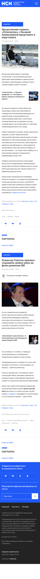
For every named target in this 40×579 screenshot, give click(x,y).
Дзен (31, 201)
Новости (25, 201)
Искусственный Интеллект (17, 420)
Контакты (15, 507)
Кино (32, 420)
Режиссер (6, 423)
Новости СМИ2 (7, 245)
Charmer (13, 559)
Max (11, 204)
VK (36, 201)
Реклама (25, 507)
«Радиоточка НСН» (19, 193)
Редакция (5, 507)
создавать (12, 394)
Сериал (10, 216)
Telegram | (6, 204)
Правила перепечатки (10, 552)
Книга (17, 216)
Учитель (14, 423)
